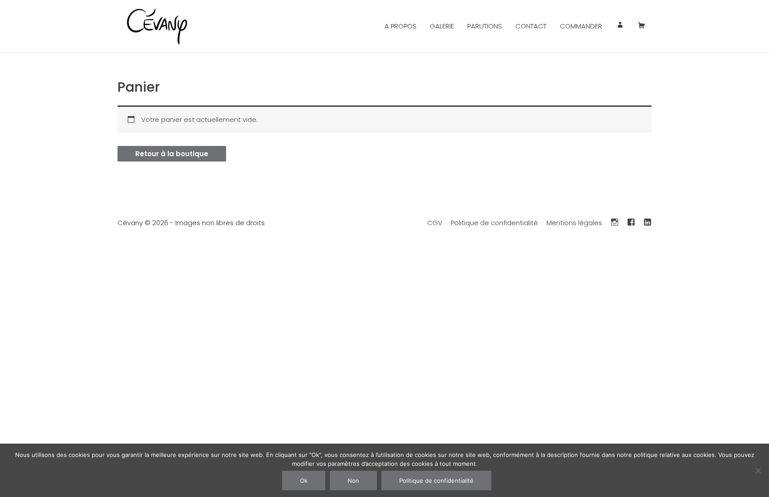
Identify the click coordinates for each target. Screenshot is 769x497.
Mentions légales (574, 222)
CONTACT (530, 26)
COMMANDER (581, 26)
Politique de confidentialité (494, 222)
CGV (434, 222)
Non (353, 480)
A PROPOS (400, 26)
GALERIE (442, 26)
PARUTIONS (484, 26)
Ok (304, 480)
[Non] (757, 470)
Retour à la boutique (171, 153)
